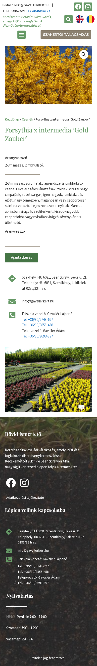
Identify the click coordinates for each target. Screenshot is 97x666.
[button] (68, 19)
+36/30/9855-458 (36, 571)
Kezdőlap (12, 119)
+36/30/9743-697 (36, 566)
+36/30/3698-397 (36, 583)
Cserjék (27, 119)
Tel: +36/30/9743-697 (37, 319)
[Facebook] (78, 6)
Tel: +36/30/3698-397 (37, 336)
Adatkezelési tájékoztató (25, 497)
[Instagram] (88, 6)
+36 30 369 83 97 (38, 10)
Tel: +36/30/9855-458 (37, 325)
